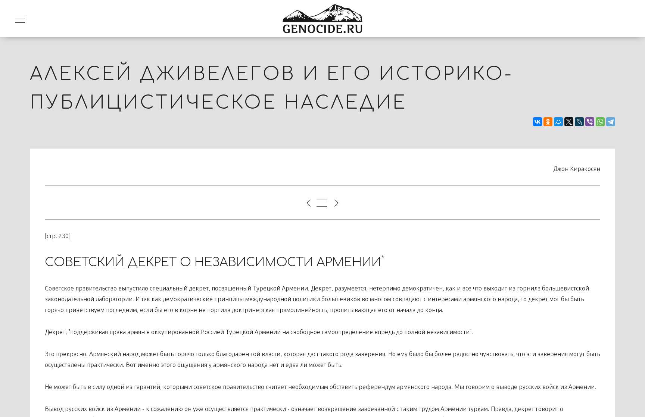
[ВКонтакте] (537, 121)
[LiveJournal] (579, 121)
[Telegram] (610, 121)
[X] (568, 121)
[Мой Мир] (558, 121)
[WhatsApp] (600, 121)
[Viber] (589, 121)
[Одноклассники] (547, 121)
